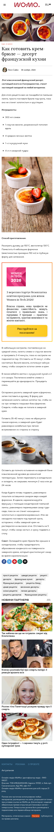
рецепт (43, 575)
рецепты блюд (33, 582)
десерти (7, 579)
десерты (40, 579)
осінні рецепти (10, 590)
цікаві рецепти (10, 586)
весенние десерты (30, 586)
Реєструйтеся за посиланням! (27, 331)
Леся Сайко (13, 70)
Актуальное (8, 770)
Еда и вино (7, 44)
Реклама (20, 764)
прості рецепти (10, 575)
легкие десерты (28, 590)
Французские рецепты (35, 594)
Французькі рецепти (13, 582)
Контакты (7, 764)
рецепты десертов (12, 594)
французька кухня (23, 579)
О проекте (33, 764)
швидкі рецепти (29, 575)
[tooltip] (4, 561)
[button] (49, 4)
